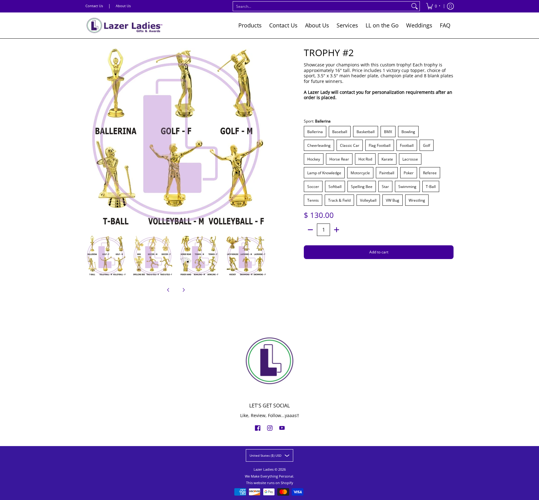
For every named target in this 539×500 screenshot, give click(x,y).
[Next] (262, 138)
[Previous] (90, 138)
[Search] (415, 6)
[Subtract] (310, 229)
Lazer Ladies (264, 469)
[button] (257, 428)
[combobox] (321, 6)
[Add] (336, 229)
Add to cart (378, 252)
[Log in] (450, 6)
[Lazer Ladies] (124, 25)
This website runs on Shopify (269, 483)
